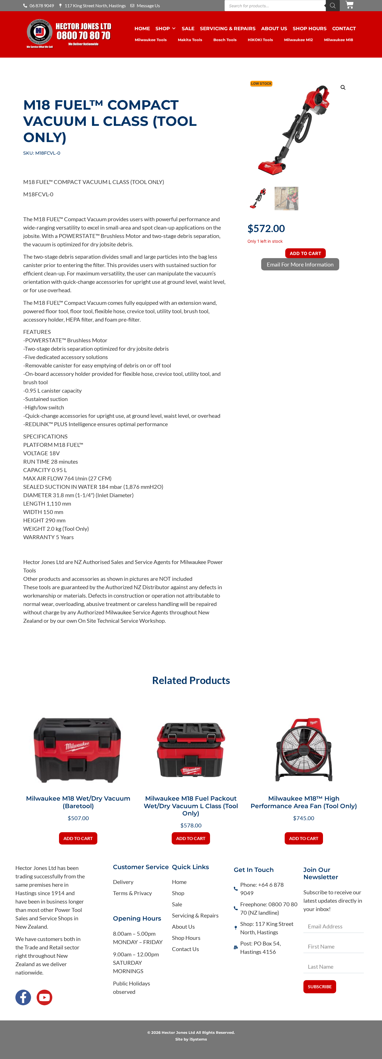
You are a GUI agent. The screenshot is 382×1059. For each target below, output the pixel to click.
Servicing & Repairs (228, 28)
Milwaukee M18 (338, 40)
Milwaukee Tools (151, 40)
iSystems (198, 1039)
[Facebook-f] (23, 997)
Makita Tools (190, 40)
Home (142, 28)
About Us (274, 28)
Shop (162, 28)
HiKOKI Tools (260, 40)
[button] (343, 87)
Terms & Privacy (132, 893)
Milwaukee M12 (298, 40)
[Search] (333, 5)
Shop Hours (310, 28)
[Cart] (349, 5)
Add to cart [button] (78, 838)
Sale (188, 28)
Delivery (123, 881)
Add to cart (305, 253)
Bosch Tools (225, 40)
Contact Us (185, 948)
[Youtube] (44, 997)
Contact (344, 28)
